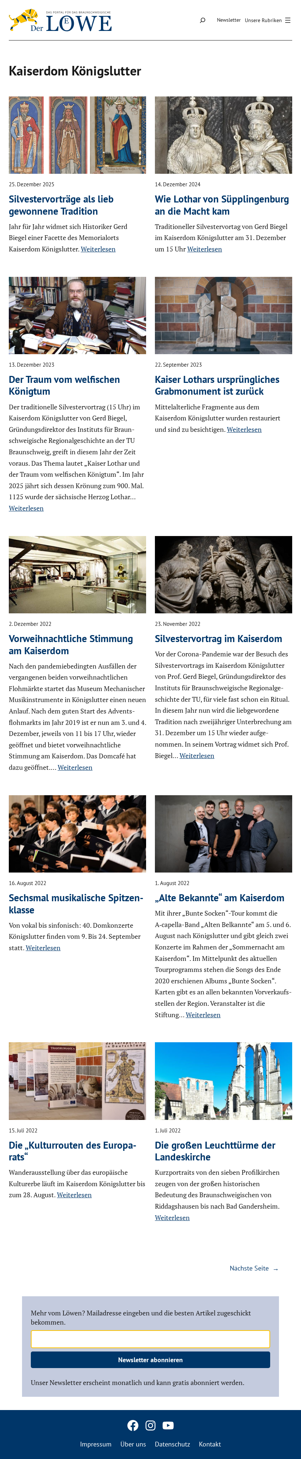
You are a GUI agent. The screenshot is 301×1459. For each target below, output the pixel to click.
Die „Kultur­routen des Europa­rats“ (73, 1151)
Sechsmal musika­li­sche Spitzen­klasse (76, 904)
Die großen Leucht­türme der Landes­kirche (215, 1151)
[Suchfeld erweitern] (202, 20)
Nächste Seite (254, 1268)
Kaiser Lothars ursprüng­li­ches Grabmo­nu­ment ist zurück (217, 385)
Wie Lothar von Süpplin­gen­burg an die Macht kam (222, 205)
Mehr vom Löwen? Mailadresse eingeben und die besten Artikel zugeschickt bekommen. (141, 1317)
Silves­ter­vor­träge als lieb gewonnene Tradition (61, 205)
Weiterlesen (98, 248)
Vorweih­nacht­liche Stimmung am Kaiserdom (71, 644)
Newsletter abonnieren (150, 1360)
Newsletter (229, 20)
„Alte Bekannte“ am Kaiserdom (219, 897)
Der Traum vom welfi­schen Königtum (64, 385)
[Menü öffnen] (269, 20)
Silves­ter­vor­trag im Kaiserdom (218, 638)
